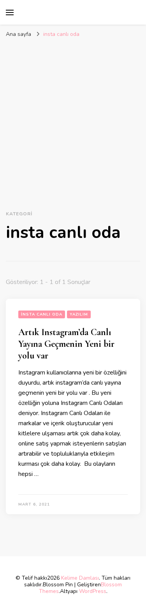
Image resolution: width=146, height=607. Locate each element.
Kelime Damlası (80, 578)
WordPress (92, 591)
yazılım (79, 314)
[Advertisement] (73, 119)
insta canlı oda (41, 314)
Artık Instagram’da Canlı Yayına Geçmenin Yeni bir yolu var (66, 344)
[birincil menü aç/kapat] (10, 12)
